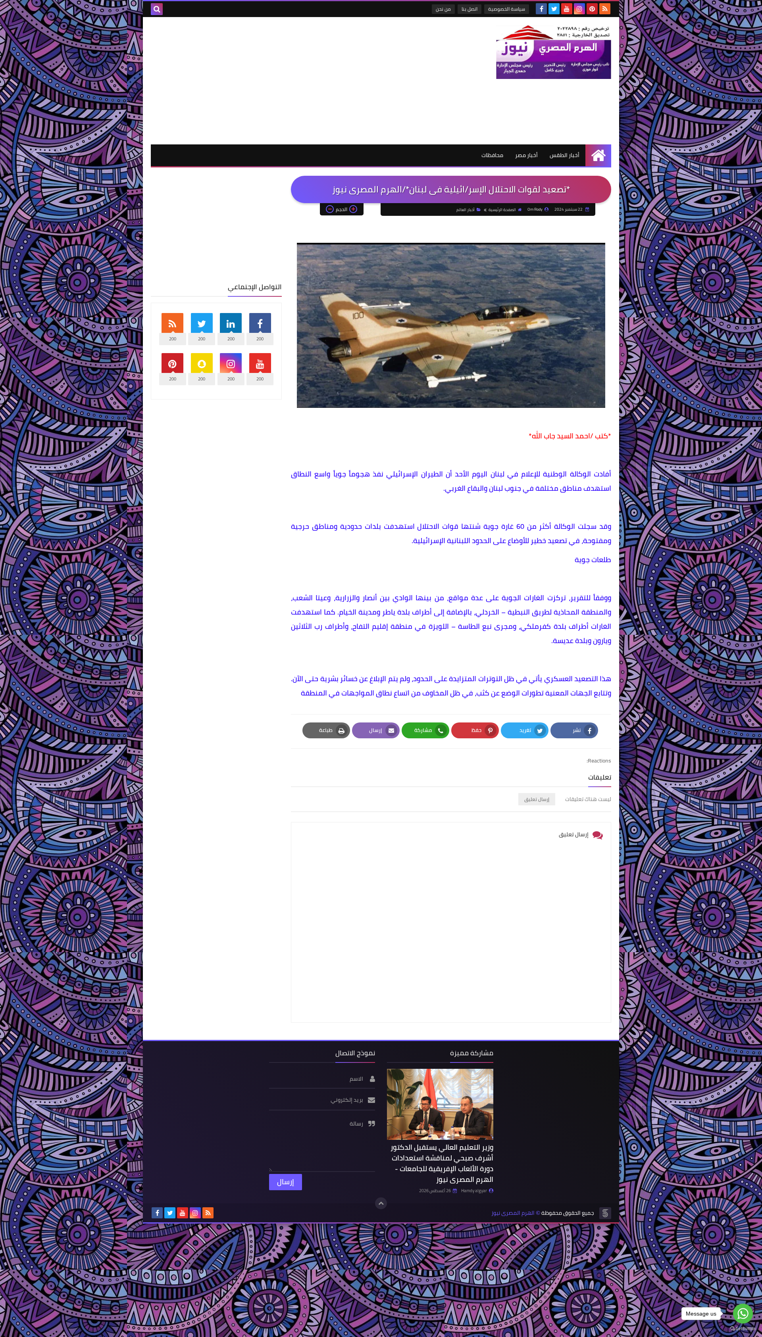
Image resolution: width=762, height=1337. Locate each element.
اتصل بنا (469, 8)
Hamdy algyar (474, 1191)
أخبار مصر (526, 155)
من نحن (443, 8)
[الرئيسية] (598, 155)
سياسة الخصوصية (506, 8)
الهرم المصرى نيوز (513, 1213)
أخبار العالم (465, 209)
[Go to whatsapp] (743, 1314)
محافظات (492, 155)
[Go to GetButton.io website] (743, 1328)
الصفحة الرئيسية (502, 209)
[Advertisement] (295, 80)
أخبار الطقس (564, 155)
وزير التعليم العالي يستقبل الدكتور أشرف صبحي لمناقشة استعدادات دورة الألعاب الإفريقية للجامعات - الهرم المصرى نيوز (442, 1163)
